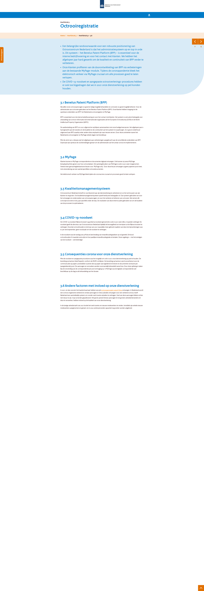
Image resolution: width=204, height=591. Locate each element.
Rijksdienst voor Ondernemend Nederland (110, 4)
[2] (195, 42)
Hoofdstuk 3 (71, 36)
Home (62, 36)
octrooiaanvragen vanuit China (111, 290)
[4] (201, 42)
